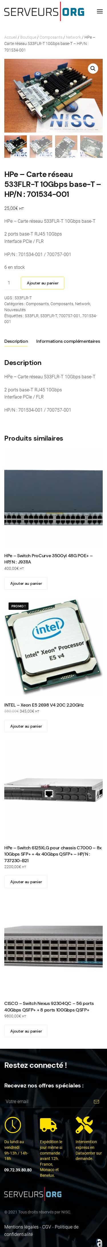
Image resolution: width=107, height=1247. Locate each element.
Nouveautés (15, 309)
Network (73, 37)
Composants (51, 37)
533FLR (32, 315)
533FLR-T (48, 315)
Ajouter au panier (42, 283)
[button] (100, 11)
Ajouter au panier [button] (26, 583)
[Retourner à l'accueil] (44, 11)
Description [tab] (16, 341)
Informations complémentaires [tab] (68, 341)
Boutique (28, 37)
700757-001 (69, 315)
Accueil (10, 37)
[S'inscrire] (96, 1101)
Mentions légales (21, 1227)
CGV (46, 1227)
